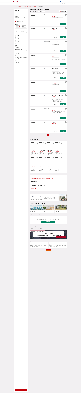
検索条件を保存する (63, 11)
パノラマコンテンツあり (34, 187)
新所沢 (35, 182)
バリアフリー (39, 187)
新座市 (40, 178)
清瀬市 (52, 178)
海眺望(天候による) (33, 188)
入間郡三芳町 (43, 178)
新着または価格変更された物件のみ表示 (22, 55)
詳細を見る (55, 37)
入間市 (38, 178)
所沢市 (34, 178)
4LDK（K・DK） (19, 41)
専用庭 (51, 187)
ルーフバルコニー (55, 187)
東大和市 (49, 178)
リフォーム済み (44, 187)
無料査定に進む (48, 221)
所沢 (33, 182)
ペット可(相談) (48, 187)
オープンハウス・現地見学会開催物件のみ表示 (22, 58)
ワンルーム (18, 35)
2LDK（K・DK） (19, 38)
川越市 (32, 178)
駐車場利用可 (59, 187)
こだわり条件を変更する (21, 64)
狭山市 (36, 178)
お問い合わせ (63, 23)
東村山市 (46, 178)
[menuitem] (16, 4)
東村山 (32, 182)
